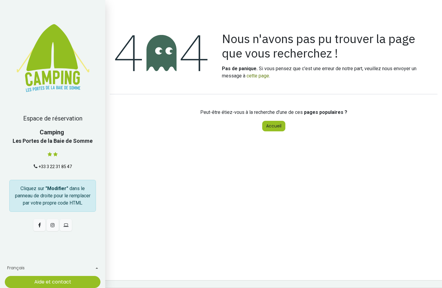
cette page (258, 76)
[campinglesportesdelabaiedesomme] (66, 225)
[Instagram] (53, 225)
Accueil (273, 126)
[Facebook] (39, 225)
